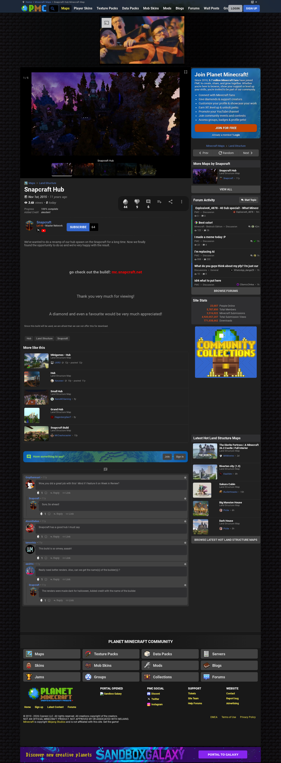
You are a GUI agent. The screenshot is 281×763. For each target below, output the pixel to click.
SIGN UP (251, 8)
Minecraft (28, 721)
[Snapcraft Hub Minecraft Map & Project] (205, 228)
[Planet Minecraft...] (52, 8)
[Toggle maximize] (186, 72)
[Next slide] (182, 115)
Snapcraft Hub (227, 222)
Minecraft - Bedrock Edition (208, 278)
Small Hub (57, 391)
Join (167, 456)
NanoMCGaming (63, 399)
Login (236, 135)
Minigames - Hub (61, 354)
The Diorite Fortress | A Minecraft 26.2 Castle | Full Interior (239, 498)
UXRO (57, 362)
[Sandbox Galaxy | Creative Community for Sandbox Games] (140, 754)
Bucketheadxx (230, 544)
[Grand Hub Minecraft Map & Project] (36, 415)
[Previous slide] (28, 115)
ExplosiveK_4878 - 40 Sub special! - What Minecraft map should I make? (226, 260)
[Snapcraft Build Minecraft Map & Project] (36, 433)
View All (226, 241)
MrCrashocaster (63, 435)
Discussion (208, 264)
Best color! (206, 274)
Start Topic (250, 252)
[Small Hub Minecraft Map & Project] (36, 397)
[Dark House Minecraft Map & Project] (205, 578)
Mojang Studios (56, 721)
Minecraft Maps (43, 2)
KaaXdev (227, 526)
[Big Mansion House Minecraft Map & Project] (205, 560)
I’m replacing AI (204, 303)
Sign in (180, 456)
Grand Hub (57, 409)
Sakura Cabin (227, 536)
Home (29, 2)
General (214, 322)
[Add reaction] (46, 493)
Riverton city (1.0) (229, 518)
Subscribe (78, 227)
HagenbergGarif (63, 417)
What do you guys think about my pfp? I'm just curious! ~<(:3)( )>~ (226, 318)
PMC (196, 264)
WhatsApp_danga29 (244, 322)
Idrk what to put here (207, 332)
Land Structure (47, 183)
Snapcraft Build (60, 427)
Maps (32, 183)
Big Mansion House (230, 554)
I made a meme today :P (210, 289)
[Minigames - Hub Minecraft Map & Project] (36, 360)
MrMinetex (228, 507)
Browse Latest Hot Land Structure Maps (225, 591)
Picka (226, 562)
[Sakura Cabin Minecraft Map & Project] (205, 542)
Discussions (200, 322)
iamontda (31, 542)
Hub (29, 338)
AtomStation (32, 521)
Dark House (226, 572)
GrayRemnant (33, 477)
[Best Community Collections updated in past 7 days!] (226, 429)
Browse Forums (226, 343)
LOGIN (235, 8)
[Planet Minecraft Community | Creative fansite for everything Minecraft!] (50, 694)
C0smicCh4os (247, 336)
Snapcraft (44, 222)
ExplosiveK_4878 (243, 264)
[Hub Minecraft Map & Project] (36, 379)
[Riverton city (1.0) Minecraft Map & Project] (205, 524)
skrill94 (30, 564)
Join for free (226, 128)
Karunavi (59, 380)
